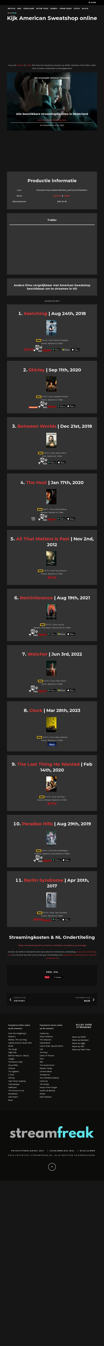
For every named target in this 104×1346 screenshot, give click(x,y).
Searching (35, 313)
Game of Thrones (47, 1055)
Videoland (28, 8)
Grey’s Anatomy (46, 1036)
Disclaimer (87, 1151)
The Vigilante (13, 1071)
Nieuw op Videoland (80, 1040)
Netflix (11, 8)
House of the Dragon (48, 1087)
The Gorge (12, 1049)
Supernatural (45, 1043)
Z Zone (11, 1074)
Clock (35, 710)
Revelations (13, 1093)
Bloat (10, 1100)
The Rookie (44, 1084)
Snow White (13, 1065)
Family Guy (44, 1033)
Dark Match (13, 1097)
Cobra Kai (44, 1081)
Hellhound (12, 1087)
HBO (19, 8)
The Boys (44, 1052)
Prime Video (66, 8)
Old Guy (11, 1078)
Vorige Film (20, 998)
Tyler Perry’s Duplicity (17, 1081)
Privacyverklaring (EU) (27, 1151)
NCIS (42, 1059)
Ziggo (77, 8)
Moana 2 (12, 1036)
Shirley (37, 370)
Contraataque (14, 1084)
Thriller (29, 65)
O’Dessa (11, 1068)
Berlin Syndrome (43, 880)
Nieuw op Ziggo (78, 1043)
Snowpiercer (45, 1074)
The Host (36, 482)
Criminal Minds (46, 1071)
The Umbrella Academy (49, 1078)
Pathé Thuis (42, 8)
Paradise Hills (37, 823)
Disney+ (54, 8)
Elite (41, 1062)
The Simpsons (45, 1039)
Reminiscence (36, 597)
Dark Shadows (46, 1097)
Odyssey (19, 1001)
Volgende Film (82, 998)
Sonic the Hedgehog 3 (17, 1033)
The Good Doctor (47, 1065)
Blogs (85, 8)
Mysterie (20, 65)
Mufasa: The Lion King (17, 1039)
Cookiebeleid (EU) (62, 1151)
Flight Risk (12, 1052)
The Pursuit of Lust (16, 1090)
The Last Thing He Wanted (48, 764)
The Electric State (15, 1062)
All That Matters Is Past (43, 539)
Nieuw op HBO (78, 1046)
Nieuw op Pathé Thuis (81, 1049)
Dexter (42, 1093)
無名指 (87, 1001)
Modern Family (46, 1068)
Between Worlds (37, 426)
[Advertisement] (52, 42)
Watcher (38, 654)
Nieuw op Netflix (79, 1037)
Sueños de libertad (47, 1090)
